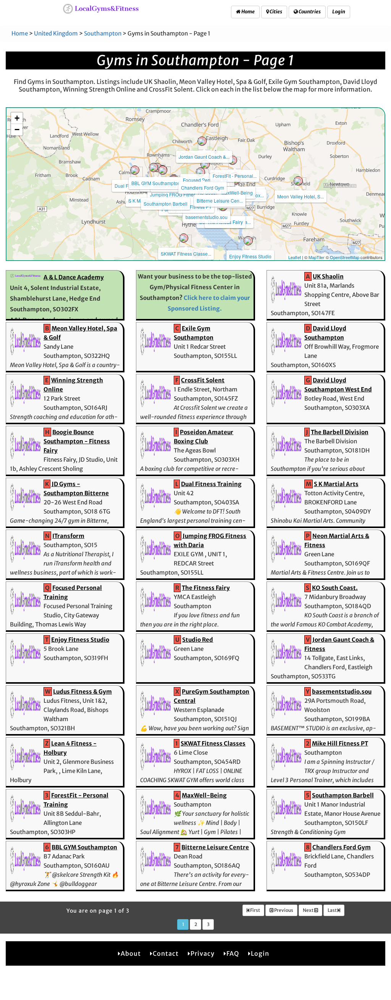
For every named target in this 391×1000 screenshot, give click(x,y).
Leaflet (294, 257)
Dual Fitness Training (211, 484)
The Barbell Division (339, 432)
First (254, 910)
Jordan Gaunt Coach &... (204, 156)
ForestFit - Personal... (235, 175)
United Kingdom (56, 33)
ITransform (68, 535)
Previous (283, 910)
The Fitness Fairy (206, 587)
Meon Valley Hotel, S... (300, 196)
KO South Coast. (335, 587)
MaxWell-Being (237, 192)
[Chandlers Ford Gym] (200, 172)
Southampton (102, 33)
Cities (275, 11)
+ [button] (17, 118)
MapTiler (317, 257)
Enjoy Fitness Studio (250, 256)
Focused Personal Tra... (207, 180)
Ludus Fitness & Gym (82, 691)
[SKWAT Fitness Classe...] (183, 238)
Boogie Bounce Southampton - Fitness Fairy (77, 441)
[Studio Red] (162, 170)
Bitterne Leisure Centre (215, 847)
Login (338, 11)
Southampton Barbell (165, 203)
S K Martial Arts (336, 484)
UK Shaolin (328, 276)
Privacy (203, 953)
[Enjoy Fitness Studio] (248, 240)
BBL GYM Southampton (155, 183)
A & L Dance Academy (74, 277)
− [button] (17, 129)
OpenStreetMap (344, 257)
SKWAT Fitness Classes (213, 743)
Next (308, 910)
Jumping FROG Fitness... (176, 194)
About (131, 953)
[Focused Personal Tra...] (205, 164)
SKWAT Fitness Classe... (186, 253)
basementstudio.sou (207, 217)
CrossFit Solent (203, 380)
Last (333, 910)
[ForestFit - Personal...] (232, 160)
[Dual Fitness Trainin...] (134, 170)
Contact (166, 953)
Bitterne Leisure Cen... (220, 200)
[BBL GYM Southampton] (153, 167)
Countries (309, 11)
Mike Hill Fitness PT (191, 206)
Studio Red (197, 639)
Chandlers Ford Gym (202, 187)
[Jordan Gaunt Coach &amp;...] (202, 141)
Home (248, 11)
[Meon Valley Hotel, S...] (298, 180)
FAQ (232, 953)
